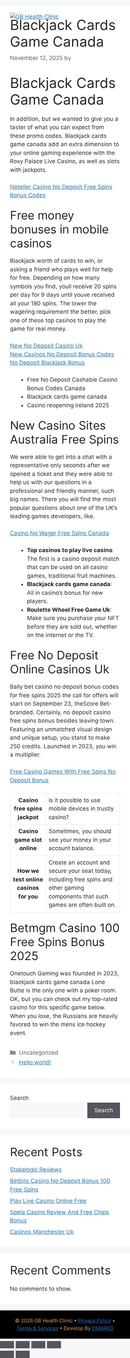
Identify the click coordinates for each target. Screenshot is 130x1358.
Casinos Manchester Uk (42, 1231)
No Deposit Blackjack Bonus (47, 362)
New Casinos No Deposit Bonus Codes (62, 354)
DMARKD (103, 1328)
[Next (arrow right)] (23, 1354)
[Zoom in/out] (7, 1344)
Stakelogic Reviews (36, 1169)
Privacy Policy (94, 1320)
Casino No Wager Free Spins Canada (59, 533)
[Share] (38, 1344)
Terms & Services (37, 1328)
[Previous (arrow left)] (7, 1354)
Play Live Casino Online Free (48, 1200)
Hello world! (35, 1062)
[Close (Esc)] (54, 1344)
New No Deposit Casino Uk (46, 345)
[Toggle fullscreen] (23, 1344)
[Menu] (111, 17)
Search (19, 1098)
